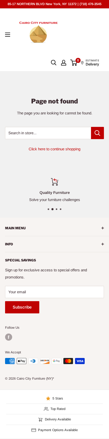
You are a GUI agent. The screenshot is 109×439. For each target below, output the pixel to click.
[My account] (63, 62)
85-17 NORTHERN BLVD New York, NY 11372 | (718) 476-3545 (54, 4)
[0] (74, 63)
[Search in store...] (97, 133)
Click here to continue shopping (54, 149)
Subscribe (22, 307)
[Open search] (54, 62)
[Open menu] (7, 35)
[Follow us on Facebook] (8, 337)
